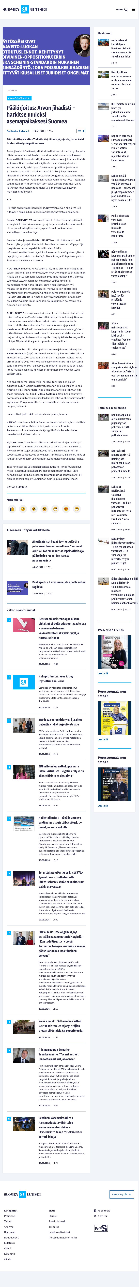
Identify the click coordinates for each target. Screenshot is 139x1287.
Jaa (79, 130)
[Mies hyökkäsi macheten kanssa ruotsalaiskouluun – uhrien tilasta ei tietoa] (103, 83)
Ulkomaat (10, 1232)
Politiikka (12, 131)
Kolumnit (24, 131)
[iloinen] (23, 509)
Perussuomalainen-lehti (63, 1237)
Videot (7, 1248)
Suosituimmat (57, 1221)
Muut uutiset (11, 1237)
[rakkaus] (66, 509)
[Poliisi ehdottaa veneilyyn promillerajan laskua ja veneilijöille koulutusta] (103, 229)
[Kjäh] (77, 509)
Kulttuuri (9, 1243)
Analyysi (8, 1227)
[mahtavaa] (55, 509)
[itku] (34, 509)
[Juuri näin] (12, 509)
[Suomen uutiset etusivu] (25, 9)
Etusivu (53, 1216)
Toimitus (54, 1227)
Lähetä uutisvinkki (59, 1232)
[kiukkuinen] (44, 509)
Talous (8, 1221)
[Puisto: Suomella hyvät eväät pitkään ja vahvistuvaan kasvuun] (103, 303)
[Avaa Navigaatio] (133, 9)
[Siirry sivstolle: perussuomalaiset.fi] (114, 1228)
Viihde (7, 1259)
